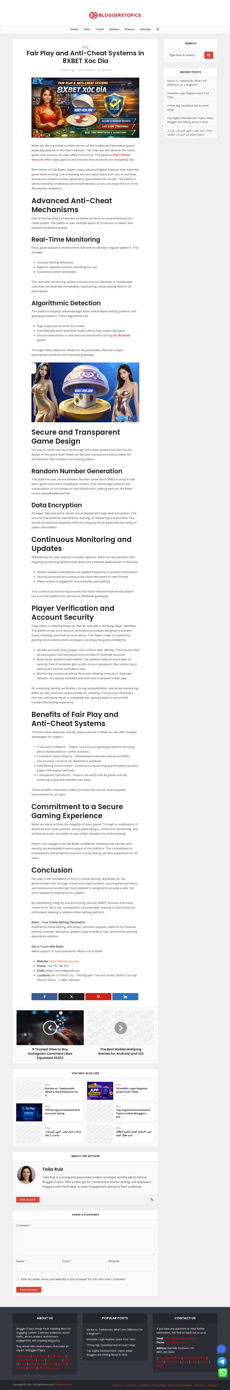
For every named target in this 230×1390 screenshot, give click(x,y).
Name (21, 1261)
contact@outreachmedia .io (180, 1338)
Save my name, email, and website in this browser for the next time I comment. (73, 1279)
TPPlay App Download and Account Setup (62, 1111)
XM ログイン (54, 1360)
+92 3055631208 (175, 1342)
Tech (87, 29)
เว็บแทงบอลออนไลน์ (49, 1368)
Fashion (114, 29)
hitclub (160, 1365)
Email (67, 1261)
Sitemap (212, 1385)
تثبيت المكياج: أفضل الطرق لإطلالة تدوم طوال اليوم (133, 1133)
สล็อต (41, 1360)
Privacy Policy (158, 1385)
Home (74, 29)
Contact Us (131, 1385)
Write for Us (200, 1385)
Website (113, 1261)
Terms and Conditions (180, 1385)
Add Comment (86, 70)
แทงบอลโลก (172, 1361)
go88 (185, 1361)
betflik (32, 1368)
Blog (85, 47)
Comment (22, 1225)
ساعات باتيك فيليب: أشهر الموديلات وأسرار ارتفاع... (63, 1133)
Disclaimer (144, 1385)
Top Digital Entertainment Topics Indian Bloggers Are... (133, 1113)
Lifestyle (145, 29)
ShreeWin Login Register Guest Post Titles (132, 1090)
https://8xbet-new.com (64, 961)
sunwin (51, 1364)
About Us (118, 1385)
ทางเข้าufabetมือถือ (170, 1357)
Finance (130, 29)
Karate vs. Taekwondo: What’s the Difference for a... (61, 1092)
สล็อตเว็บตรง (40, 1356)
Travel (99, 29)
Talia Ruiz (106, 70)
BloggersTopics (64, 1384)
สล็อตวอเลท (23, 1356)
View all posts (28, 1199)
